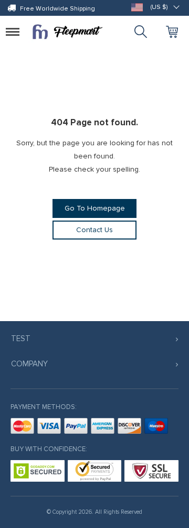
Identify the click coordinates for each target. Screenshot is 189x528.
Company (29, 363)
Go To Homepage (95, 208)
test (20, 338)
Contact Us (94, 229)
